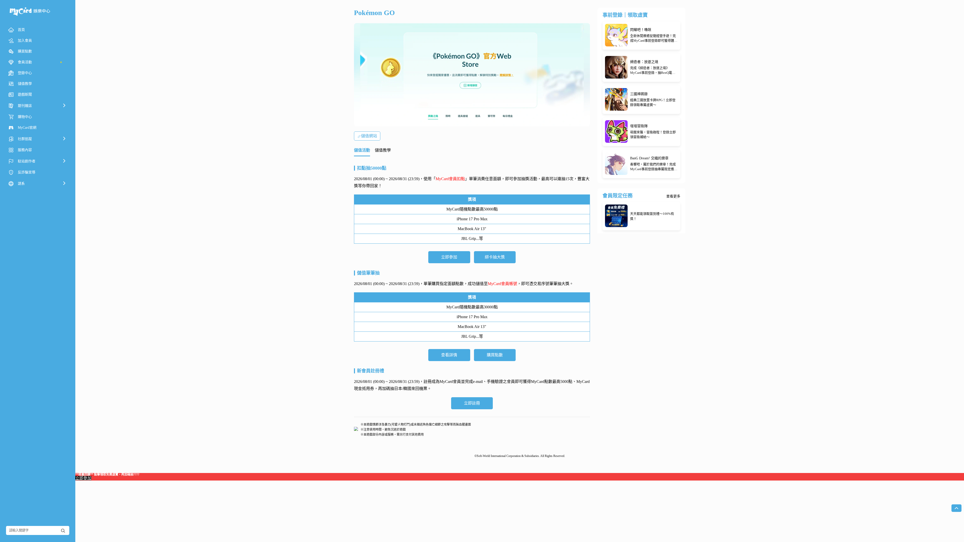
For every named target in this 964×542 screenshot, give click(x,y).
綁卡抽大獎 (495, 257)
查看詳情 (449, 355)
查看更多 (673, 196)
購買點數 (495, 355)
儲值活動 (362, 150)
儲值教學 (383, 150)
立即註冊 (472, 403)
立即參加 (449, 257)
